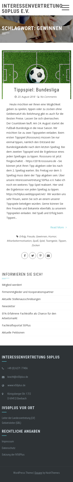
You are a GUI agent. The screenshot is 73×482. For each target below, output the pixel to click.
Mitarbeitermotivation (19, 240)
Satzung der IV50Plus (13, 454)
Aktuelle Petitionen (13, 332)
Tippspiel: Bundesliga (36, 90)
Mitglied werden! (12, 285)
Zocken (36, 245)
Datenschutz (8, 448)
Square (38, 472)
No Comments (48, 96)
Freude (31, 236)
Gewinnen (41, 236)
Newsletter (8, 306)
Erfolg (22, 236)
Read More (57, 227)
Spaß (35, 240)
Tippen (62, 240)
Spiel (42, 240)
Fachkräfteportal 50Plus (16, 325)
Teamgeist (51, 240)
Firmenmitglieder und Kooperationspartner (28, 292)
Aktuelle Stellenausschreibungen (21, 299)
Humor (52, 236)
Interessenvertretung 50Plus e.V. (32, 8)
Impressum (8, 441)
